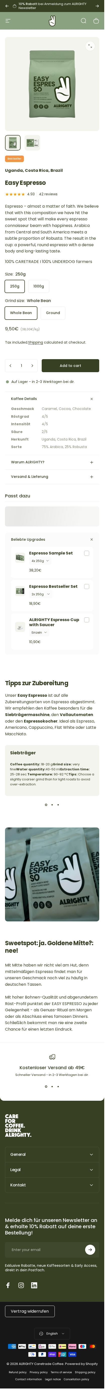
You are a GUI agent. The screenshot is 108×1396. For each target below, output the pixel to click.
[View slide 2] (52, 805)
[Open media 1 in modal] (90, 46)
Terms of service (61, 1372)
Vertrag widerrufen (30, 1311)
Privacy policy (39, 1372)
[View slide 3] (58, 805)
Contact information (28, 1379)
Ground (53, 312)
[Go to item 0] (13, 143)
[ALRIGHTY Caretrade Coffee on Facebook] (8, 1285)
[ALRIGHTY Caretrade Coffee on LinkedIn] (34, 1285)
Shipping (35, 342)
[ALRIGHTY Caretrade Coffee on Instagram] (21, 1285)
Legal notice (53, 1379)
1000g (38, 286)
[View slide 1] (46, 805)
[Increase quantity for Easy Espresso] (32, 365)
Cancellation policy (76, 1379)
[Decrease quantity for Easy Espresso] (10, 365)
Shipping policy (85, 1372)
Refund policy (18, 1372)
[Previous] (7, 6)
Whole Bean (21, 312)
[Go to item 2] (32, 143)
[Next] (97, 6)
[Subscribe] (90, 1250)
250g (14, 286)
